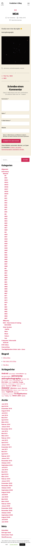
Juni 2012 (5, 440)
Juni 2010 (5, 470)
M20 (6, 216)
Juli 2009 (5, 494)
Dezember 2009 (7, 483)
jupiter (3, 386)
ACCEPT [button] (22, 544)
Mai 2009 (5, 499)
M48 (6, 266)
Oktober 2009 (6, 488)
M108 (6, 191)
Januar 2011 (5, 458)
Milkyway (6, 320)
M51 (6, 273)
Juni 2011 (5, 449)
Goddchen (12, 17)
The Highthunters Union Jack (7, 393)
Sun (6, 338)
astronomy (6, 68)
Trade (3, 395)
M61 (6, 282)
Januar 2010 (6, 481)
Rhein (26, 390)
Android (5, 342)
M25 (6, 223)
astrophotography (14, 68)
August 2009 (6, 492)
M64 (6, 286)
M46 (6, 261)
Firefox (10, 382)
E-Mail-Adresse (6, 120)
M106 (6, 187)
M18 (6, 212)
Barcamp (24, 379)
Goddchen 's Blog (15, 3)
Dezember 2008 (7, 508)
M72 (6, 298)
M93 (6, 314)
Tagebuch (9, 392)
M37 (6, 246)
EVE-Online (5, 382)
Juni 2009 (5, 497)
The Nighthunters (20, 394)
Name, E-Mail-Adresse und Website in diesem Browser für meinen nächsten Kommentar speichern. (16, 135)
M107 (6, 189)
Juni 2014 (5, 415)
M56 (6, 277)
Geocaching (5, 347)
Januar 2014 (6, 426)
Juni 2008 (5, 522)
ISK (24, 384)
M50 (6, 271)
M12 (6, 198)
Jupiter (7, 329)
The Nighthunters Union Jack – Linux (13, 349)
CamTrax (10, 380)
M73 (6, 300)
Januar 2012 (6, 445)
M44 (6, 257)
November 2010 (7, 460)
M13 (6, 200)
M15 (6, 205)
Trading (7, 395)
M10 (6, 178)
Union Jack (16, 396)
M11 (6, 196)
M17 (6, 209)
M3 (6, 232)
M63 (6, 284)
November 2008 (7, 510)
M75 (6, 302)
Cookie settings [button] (14, 544)
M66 (6, 291)
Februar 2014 (6, 424)
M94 (6, 316)
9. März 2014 (22, 17)
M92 (6, 311)
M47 (6, 264)
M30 (6, 234)
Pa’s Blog (6, 365)
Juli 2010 (5, 467)
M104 (6, 184)
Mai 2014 (4, 417)
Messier (5, 173)
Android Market (20, 373)
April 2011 (5, 454)
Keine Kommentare (17, 20)
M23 (6, 221)
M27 (6, 227)
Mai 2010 (5, 472)
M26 (6, 225)
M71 (6, 295)
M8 (6, 305)
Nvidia (19, 390)
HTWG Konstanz (11, 384)
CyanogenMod (16, 380)
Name (4, 113)
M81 (6, 307)
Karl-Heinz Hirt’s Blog (9, 361)
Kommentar (5, 99)
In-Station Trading (19, 384)
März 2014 (5, 422)
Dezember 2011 (7, 447)
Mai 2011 (4, 451)
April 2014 (5, 420)
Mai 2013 (4, 433)
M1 (5, 175)
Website (4, 127)
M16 (6, 207)
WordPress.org (6, 537)
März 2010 (5, 476)
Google (21, 382)
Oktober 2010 (6, 463)
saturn (3, 392)
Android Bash (12, 373)
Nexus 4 (15, 390)
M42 (6, 255)
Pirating (22, 390)
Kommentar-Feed (7, 535)
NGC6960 (8, 325)
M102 (6, 182)
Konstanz (8, 386)
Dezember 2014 (7, 408)
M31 (6, 237)
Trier (10, 395)
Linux (14, 386)
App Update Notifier (6, 376)
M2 (5, 214)
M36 (6, 243)
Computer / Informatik (9, 340)
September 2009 (7, 490)
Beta (28, 379)
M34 (15, 10)
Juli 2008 (5, 519)
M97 (6, 318)
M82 (6, 309)
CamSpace (6, 380)
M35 (6, 241)
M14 (6, 203)
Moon (6, 334)
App (25, 373)
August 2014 (6, 411)
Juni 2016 (5, 404)
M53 (6, 275)
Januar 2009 (6, 506)
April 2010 (5, 474)
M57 (6, 280)
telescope (16, 392)
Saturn (7, 336)
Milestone (13, 388)
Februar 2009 (6, 503)
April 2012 (5, 442)
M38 (6, 248)
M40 (6, 250)
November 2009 (7, 485)
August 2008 (6, 517)
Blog (2, 380)
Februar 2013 (6, 438)
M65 (6, 289)
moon (19, 388)
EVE (21, 380)
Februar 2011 (6, 456)
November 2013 (7, 429)
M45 (6, 259)
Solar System (7, 327)
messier (22, 68)
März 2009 (5, 501)
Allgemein (5, 169)
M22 (6, 218)
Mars (6, 331)
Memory (19, 385)
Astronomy (5, 171)
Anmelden (5, 530)
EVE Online (5, 345)
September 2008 (7, 515)
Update (23, 395)
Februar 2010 (6, 479)
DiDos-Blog (6, 358)
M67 (6, 293)
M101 (6, 180)
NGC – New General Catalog (12, 323)
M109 (6, 194)
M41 (6, 252)
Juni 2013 (5, 431)
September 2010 (7, 465)
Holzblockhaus (5, 384)
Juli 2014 (4, 413)
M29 (6, 230)
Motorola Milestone (7, 390)
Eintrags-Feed (6, 532)
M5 (6, 268)
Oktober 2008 (6, 513)
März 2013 (5, 436)
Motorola (24, 388)
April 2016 (5, 406)
